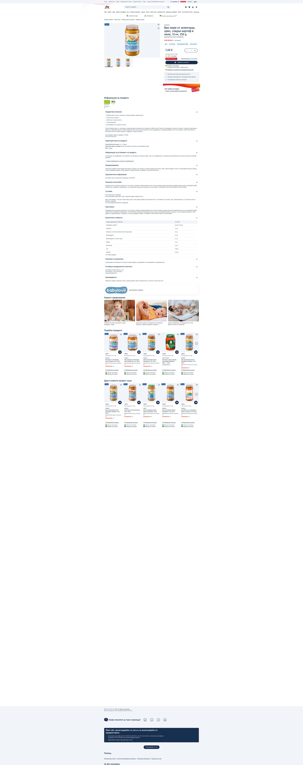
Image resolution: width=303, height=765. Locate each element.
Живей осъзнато (137, 1)
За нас (105, 1)
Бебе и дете (153, 12)
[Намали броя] (187, 50)
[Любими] (189, 7)
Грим (113, 12)
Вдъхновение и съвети (126, 1)
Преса (117, 1)
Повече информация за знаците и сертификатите (120, 161)
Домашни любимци (171, 12)
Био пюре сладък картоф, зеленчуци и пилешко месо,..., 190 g (169, 361)
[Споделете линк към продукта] (158, 28)
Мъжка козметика (135, 12)
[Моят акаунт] (193, 7)
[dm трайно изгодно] (183, 2)
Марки (109, 12)
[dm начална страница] (107, 7)
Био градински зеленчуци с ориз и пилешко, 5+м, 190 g (132, 360)
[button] (145, 719)
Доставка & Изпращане (143, 758)
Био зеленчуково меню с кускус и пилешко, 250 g (150, 411)
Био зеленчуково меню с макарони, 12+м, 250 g (150, 360)
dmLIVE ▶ (196, 12)
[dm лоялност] (175, 2)
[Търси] (168, 7)
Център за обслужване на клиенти (156, 1)
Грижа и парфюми (121, 12)
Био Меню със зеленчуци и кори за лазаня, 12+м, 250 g (188, 411)
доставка (174, 56)
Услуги (144, 1)
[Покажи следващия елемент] (196, 311)
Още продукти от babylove (136, 290)
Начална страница (108, 19)
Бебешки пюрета (140, 19)
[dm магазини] (186, 7)
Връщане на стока (156, 758)
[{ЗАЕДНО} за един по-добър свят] (190, 2)
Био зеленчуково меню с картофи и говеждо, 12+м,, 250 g (188, 361)
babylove (167, 25)
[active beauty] (195, 2)
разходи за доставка (124, 709)
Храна (147, 12)
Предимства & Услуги (110, 758)
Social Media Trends (187, 12)
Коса (128, 12)
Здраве (143, 12)
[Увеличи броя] (195, 50)
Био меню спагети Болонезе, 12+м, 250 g (132, 411)
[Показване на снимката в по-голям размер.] (132, 40)
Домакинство (161, 12)
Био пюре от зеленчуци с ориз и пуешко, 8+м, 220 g (112, 360)
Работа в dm (112, 1)
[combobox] (147, 7)
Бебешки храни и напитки (128, 19)
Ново (105, 12)
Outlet (179, 12)
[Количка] (196, 7)
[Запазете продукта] (158, 24)
